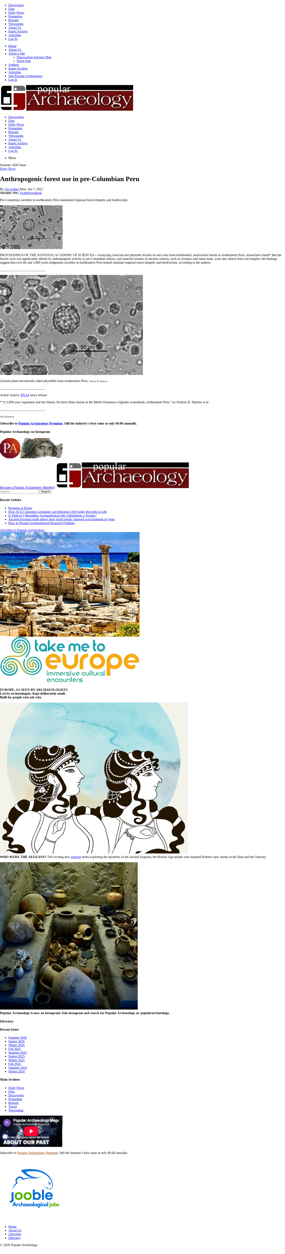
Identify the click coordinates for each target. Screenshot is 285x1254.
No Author (12, 189)
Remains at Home (20, 508)
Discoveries (16, 5)
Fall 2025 (14, 1049)
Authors (13, 64)
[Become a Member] (122, 487)
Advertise (14, 35)
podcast (76, 857)
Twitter (24, 193)
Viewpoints (15, 24)
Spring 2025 (16, 1056)
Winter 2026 (16, 1045)
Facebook (35, 193)
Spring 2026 (16, 1041)
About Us (14, 27)
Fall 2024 (14, 1064)
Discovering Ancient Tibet (34, 57)
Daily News (16, 12)
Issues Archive (18, 31)
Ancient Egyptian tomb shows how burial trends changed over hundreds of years (61, 519)
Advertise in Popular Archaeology (22, 530)
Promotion (15, 16)
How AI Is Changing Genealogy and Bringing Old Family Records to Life (57, 512)
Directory (14, 1238)
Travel (12, 1106)
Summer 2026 (17, 1037)
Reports (13, 20)
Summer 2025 (17, 1052)
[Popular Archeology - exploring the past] (66, 110)
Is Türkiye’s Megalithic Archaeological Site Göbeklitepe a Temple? (52, 515)
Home (12, 46)
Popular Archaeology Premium (40, 423)
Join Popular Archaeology (25, 76)
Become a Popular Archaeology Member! (27, 487)
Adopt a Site (16, 53)
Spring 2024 (16, 1071)
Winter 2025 (16, 1060)
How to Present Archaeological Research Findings (41, 523)
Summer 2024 (17, 1067)
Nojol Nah (24, 61)
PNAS (25, 395)
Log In (12, 39)
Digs (11, 9)
